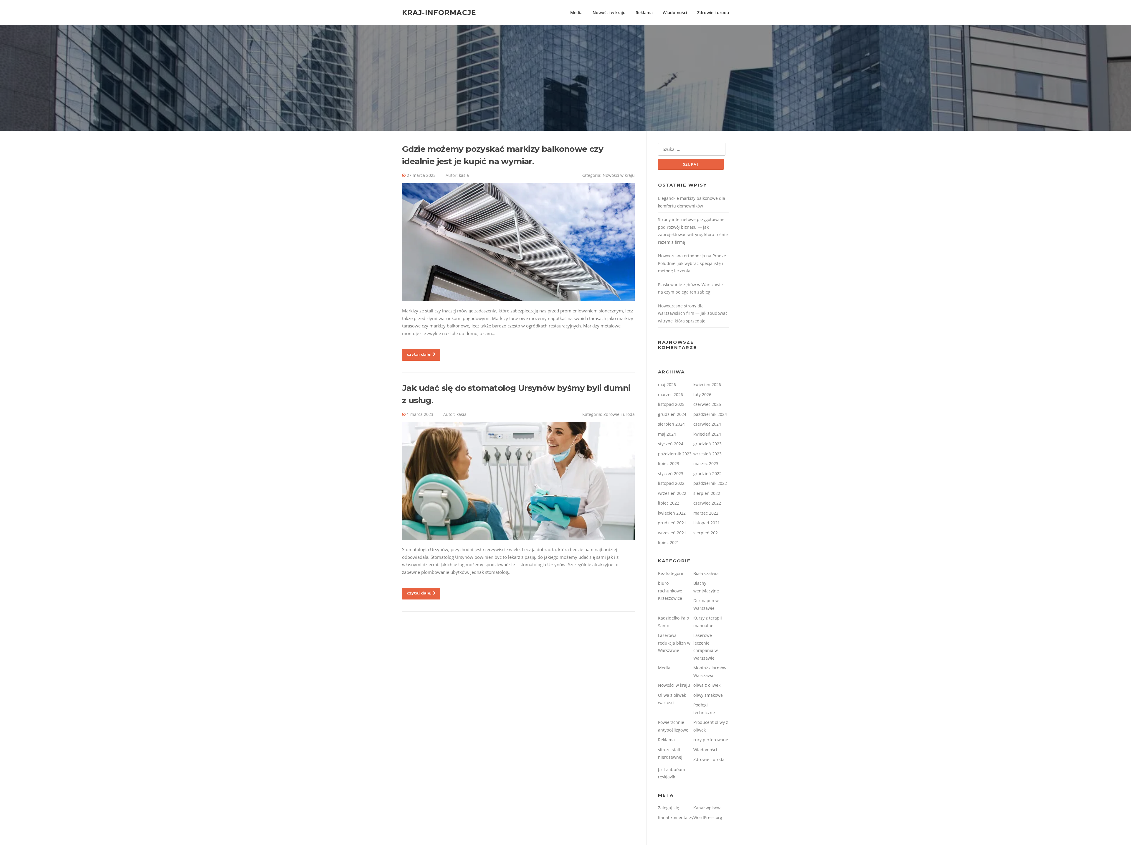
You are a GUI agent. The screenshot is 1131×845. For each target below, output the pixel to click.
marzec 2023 (705, 463)
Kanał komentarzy (675, 817)
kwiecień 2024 (707, 434)
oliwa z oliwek (706, 685)
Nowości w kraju (609, 12)
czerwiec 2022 (707, 503)
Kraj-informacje (439, 12)
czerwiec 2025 (707, 404)
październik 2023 (675, 454)
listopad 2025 (671, 404)
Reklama (644, 12)
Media (576, 12)
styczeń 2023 (670, 473)
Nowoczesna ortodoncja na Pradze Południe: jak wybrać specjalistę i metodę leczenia (692, 263)
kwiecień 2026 (707, 384)
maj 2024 (667, 434)
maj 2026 (667, 384)
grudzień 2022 (707, 473)
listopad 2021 (706, 523)
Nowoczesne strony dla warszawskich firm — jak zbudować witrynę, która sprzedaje (692, 313)
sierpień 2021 (706, 533)
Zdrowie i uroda (713, 12)
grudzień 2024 (672, 414)
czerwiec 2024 (707, 424)
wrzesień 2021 (672, 533)
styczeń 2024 (670, 444)
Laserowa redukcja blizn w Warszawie (674, 642)
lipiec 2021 (668, 542)
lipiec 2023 (668, 463)
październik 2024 (710, 414)
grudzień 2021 (672, 523)
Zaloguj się (668, 808)
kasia (464, 175)
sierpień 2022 (706, 493)
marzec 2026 (670, 394)
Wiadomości (675, 12)
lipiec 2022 (668, 503)
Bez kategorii (670, 573)
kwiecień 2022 (672, 513)
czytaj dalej (419, 354)
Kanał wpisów (706, 808)
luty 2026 (702, 394)
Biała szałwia (706, 573)
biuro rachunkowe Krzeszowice (670, 590)
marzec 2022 (705, 513)
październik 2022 (710, 483)
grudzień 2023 (707, 444)
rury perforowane (710, 739)
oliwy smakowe (708, 695)
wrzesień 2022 (672, 493)
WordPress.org (707, 817)
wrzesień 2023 (707, 454)
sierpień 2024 (671, 424)
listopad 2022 (671, 483)
